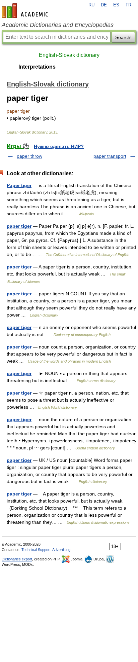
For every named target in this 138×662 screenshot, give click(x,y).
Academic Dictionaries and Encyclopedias (58, 25)
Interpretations (37, 67)
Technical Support (36, 550)
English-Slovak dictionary (69, 55)
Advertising (61, 550)
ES (116, 5)
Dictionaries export (17, 559)
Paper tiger (19, 185)
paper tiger (19, 226)
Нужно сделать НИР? (59, 146)
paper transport (109, 156)
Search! (123, 37)
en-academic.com (26, 10)
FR (128, 5)
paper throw (29, 156)
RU (91, 5)
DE (104, 5)
